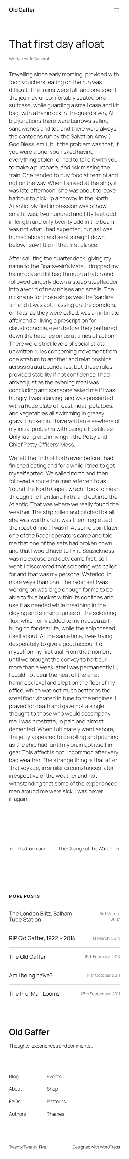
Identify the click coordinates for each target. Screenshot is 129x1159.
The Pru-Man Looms (34, 994)
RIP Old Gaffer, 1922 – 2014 (42, 938)
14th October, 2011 (103, 975)
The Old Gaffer (27, 957)
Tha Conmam (31, 848)
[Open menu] (116, 10)
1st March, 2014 (105, 938)
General (41, 59)
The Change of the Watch (85, 848)
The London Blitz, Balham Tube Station (40, 916)
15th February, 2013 (102, 956)
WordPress (110, 1147)
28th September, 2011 (100, 994)
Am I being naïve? (30, 975)
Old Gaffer (21, 10)
